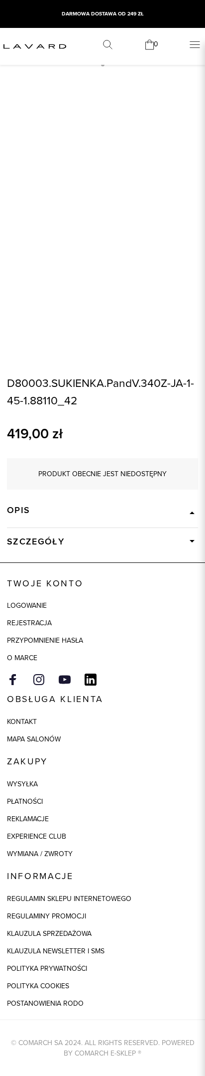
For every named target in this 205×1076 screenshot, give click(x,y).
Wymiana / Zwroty (40, 854)
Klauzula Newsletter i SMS (55, 951)
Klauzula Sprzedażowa (49, 933)
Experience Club (36, 836)
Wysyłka (22, 784)
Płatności (25, 801)
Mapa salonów (34, 739)
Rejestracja (29, 623)
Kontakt (22, 722)
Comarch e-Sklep (105, 1053)
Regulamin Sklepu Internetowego (69, 899)
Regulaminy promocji (46, 916)
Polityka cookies (38, 986)
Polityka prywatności (47, 968)
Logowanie (27, 605)
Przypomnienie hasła (45, 640)
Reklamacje (28, 819)
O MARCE (22, 658)
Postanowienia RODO (45, 1003)
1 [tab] (102, 64)
